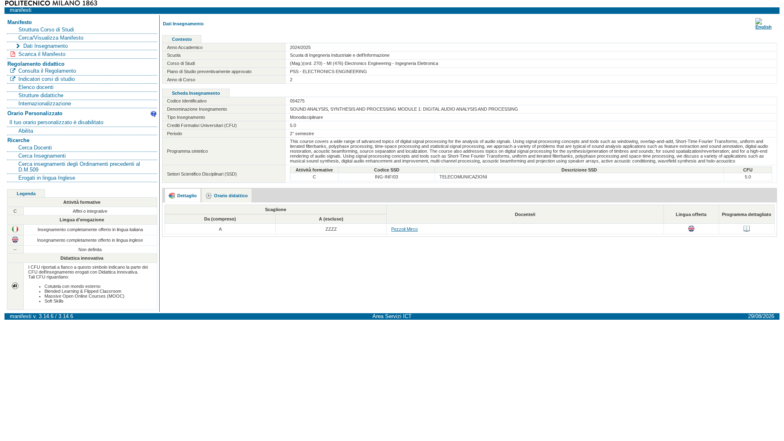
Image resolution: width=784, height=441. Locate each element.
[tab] (183, 196)
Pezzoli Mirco (404, 229)
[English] (763, 26)
